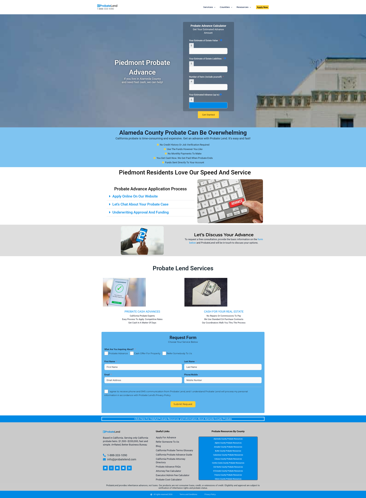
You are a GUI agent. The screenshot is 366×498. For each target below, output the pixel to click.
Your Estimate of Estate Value (203, 40)
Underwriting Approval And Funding (140, 212)
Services (208, 7)
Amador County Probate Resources (228, 447)
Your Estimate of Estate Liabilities (205, 58)
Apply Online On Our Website (135, 196)
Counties (225, 7)
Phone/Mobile (191, 374)
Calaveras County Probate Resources (228, 455)
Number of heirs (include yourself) (205, 77)
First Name (110, 361)
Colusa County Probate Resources (228, 459)
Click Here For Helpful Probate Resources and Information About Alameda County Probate (183, 418)
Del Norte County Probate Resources (228, 467)
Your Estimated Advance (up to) (204, 94)
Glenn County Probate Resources (228, 479)
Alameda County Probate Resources (228, 439)
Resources (242, 7)
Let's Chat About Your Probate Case (140, 204)
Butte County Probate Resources (228, 451)
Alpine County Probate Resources (228, 443)
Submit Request (183, 404)
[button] (262, 7)
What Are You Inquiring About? (119, 349)
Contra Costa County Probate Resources (228, 463)
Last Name (189, 361)
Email (107, 374)
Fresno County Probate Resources (228, 475)
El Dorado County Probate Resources (228, 471)
